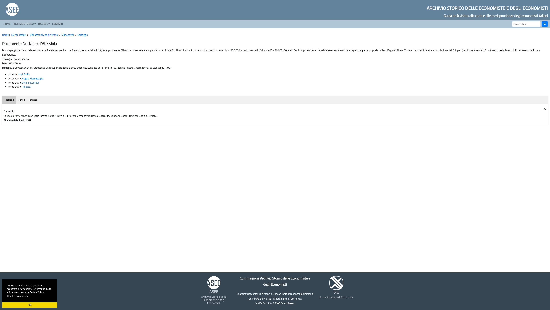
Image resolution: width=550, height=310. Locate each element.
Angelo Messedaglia (32, 78)
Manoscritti (67, 35)
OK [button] (29, 305)
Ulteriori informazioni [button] (17, 296)
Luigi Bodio (24, 74)
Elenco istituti (18, 35)
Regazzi (26, 87)
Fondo (21, 100)
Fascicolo (9, 100)
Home (5, 35)
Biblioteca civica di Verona (44, 35)
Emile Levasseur (30, 83)
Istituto (33, 100)
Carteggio (82, 35)
